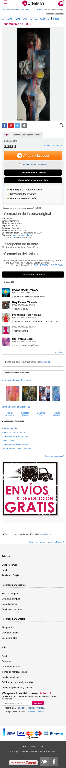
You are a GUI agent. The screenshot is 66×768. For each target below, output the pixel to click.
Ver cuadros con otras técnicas (16, 407)
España (58, 19)
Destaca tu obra (9, 638)
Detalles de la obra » (52, 146)
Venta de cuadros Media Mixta (15, 436)
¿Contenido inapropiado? (54, 456)
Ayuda (5, 656)
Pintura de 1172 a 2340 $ (13, 432)
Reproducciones (9, 604)
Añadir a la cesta (36, 155)
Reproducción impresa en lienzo (27, 135)
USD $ (38, 208)
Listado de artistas (11, 666)
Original (6, 135)
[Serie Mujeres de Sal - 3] (33, 74)
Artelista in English (11, 575)
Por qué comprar (10, 593)
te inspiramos (45, 534)
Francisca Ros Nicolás (26, 314)
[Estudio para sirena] (29, 394)
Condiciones (41, 712)
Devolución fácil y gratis (23, 194)
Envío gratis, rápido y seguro (26, 189)
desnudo (22, 235)
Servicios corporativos (13, 609)
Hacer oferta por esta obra (33, 180)
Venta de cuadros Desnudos (15, 445)
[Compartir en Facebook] (4, 125)
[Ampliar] (62, 126)
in (42, 746)
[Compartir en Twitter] (17, 125)
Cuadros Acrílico (25, 414)
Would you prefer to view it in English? (46, 542)
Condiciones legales (11, 677)
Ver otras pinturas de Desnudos (16, 380)
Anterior (50, 14)
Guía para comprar (11, 598)
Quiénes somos (9, 565)
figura (29, 235)
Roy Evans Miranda (24, 302)
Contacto (6, 661)
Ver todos (59, 352)
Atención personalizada (23, 198)
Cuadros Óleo (41, 414)
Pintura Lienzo (8, 440)
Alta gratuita (8, 627)
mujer (14, 235)
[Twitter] (44, 761)
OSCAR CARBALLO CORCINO (29, 9)
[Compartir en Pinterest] (11, 125)
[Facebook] (53, 761)
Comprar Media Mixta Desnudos (16, 449)
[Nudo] (44, 394)
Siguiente (59, 14)
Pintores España (9, 428)
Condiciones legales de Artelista (30, 708)
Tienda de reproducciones (14, 672)
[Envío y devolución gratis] (30, 489)
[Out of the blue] (56, 394)
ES (24, 746)
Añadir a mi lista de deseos (35, 165)
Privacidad (31, 712)
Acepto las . (25, 708)
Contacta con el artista (33, 172)
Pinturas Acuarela (9, 414)
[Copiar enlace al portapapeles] (24, 125)
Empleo (5, 570)
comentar (45, 362)
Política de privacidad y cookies (17, 682)
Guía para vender (10, 632)
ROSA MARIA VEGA (25, 289)
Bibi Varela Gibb (22, 338)
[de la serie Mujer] (12, 394)
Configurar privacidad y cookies (17, 687)
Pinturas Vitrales (56, 414)
